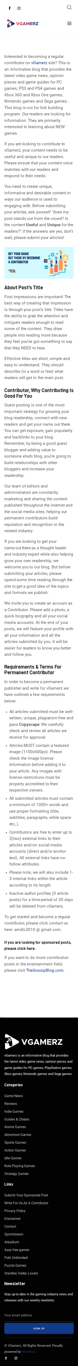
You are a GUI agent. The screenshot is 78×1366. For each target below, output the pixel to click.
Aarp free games (16, 1250)
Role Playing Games (19, 1166)
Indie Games (13, 1111)
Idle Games (12, 1158)
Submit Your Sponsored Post (26, 1195)
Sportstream (13, 1234)
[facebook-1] (9, 8)
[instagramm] (19, 8)
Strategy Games (16, 1174)
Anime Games (15, 1127)
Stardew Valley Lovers (21, 1273)
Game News (13, 1096)
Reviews (10, 1104)
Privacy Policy (15, 1211)
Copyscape (29, 724)
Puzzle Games (15, 1265)
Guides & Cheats (16, 1119)
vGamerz (38, 63)
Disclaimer (12, 1219)
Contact (10, 1226)
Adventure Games (17, 1135)
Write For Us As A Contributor (26, 1203)
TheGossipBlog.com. (45, 970)
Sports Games (15, 1142)
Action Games (15, 1150)
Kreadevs (28, 1352)
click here (26, 948)
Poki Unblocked (16, 1258)
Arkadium (11, 1242)
